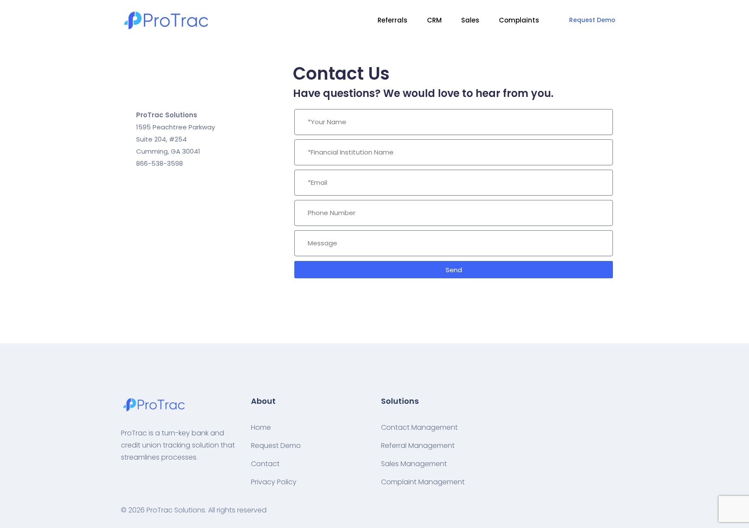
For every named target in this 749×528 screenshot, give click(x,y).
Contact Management (419, 427)
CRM (434, 20)
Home (261, 427)
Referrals (392, 20)
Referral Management (418, 446)
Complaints (519, 20)
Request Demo (592, 20)
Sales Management (414, 464)
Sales (470, 20)
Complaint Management (423, 482)
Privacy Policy (273, 482)
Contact (265, 464)
